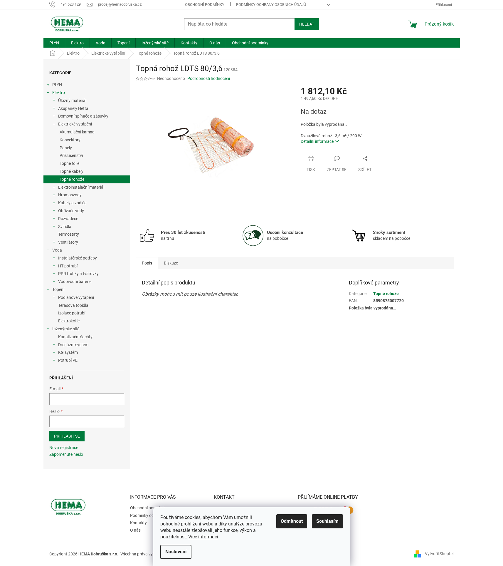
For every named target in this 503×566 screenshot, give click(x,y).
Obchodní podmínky (204, 4)
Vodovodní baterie (74, 281)
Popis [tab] (147, 263)
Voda (57, 250)
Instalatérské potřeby (77, 258)
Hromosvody (70, 194)
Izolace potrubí (71, 313)
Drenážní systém (73, 344)
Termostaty (68, 234)
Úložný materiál (72, 100)
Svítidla (64, 226)
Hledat (306, 24)
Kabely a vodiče (72, 202)
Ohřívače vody (71, 210)
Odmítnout (292, 521)
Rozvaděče (68, 218)
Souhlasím (327, 521)
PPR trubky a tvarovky (78, 273)
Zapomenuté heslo (66, 454)
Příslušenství (71, 155)
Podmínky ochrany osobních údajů (271, 4)
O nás (135, 530)
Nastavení (175, 552)
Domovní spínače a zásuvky (83, 116)
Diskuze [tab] (171, 263)
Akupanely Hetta (73, 108)
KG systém (68, 352)
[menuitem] (54, 43)
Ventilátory (68, 242)
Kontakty (138, 522)
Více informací (203, 537)
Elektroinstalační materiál (81, 187)
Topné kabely (71, 171)
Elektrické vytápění (75, 124)
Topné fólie (69, 163)
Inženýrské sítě (65, 328)
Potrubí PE (68, 360)
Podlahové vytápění (76, 297)
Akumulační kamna (77, 132)
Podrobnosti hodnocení (208, 78)
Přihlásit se (67, 436)
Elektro (58, 92)
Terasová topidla (73, 305)
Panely (66, 147)
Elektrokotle (69, 321)
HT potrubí (68, 266)
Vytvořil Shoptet (439, 553)
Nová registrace (63, 447)
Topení (58, 289)
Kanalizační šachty (75, 336)
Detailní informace (317, 141)
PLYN (57, 84)
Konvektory (70, 140)
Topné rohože (72, 179)
